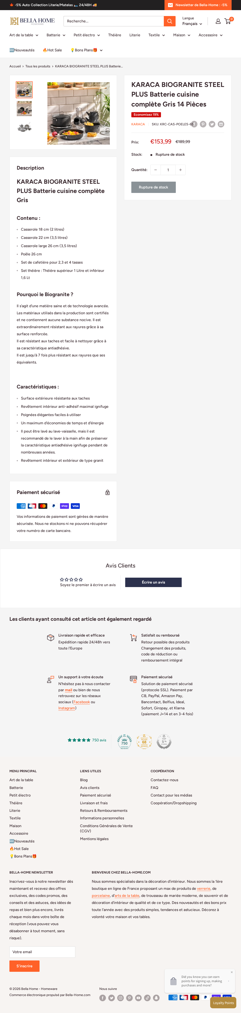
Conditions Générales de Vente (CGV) (106, 828)
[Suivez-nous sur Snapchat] (156, 998)
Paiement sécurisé (95, 795)
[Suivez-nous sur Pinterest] (129, 998)
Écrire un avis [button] (153, 582)
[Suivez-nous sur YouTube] (138, 998)
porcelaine (101, 895)
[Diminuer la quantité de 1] (156, 170)
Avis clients (89, 787)
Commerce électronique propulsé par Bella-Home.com (49, 995)
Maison (179, 35)
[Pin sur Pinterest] (203, 123)
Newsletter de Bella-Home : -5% (201, 5)
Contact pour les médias (171, 795)
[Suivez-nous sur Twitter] (111, 998)
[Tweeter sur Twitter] (212, 123)
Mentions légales (94, 839)
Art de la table (21, 35)
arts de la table (127, 895)
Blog (84, 780)
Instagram (66, 708)
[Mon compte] (218, 21)
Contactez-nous (164, 780)
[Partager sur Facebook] (194, 123)
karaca (138, 124)
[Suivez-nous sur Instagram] (120, 998)
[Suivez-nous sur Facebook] (102, 998)
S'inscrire (24, 966)
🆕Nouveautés (21, 50)
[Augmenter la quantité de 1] (180, 170)
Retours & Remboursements (103, 810)
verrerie (203, 888)
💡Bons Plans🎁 (83, 50)
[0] (228, 21)
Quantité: (139, 169)
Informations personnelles (102, 818)
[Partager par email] (221, 123)
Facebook (81, 702)
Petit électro (84, 35)
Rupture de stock (153, 187)
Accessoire (208, 35)
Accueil (15, 66)
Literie (134, 35)
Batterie (53, 35)
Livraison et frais (94, 803)
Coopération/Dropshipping (174, 803)
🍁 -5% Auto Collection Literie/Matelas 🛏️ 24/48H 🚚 (53, 5)
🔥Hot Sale (52, 50)
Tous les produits (37, 66)
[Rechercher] (170, 21)
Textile (154, 35)
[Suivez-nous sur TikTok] (147, 998)
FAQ (154, 787)
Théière (114, 35)
